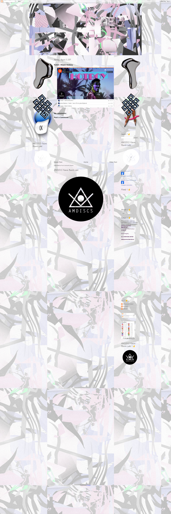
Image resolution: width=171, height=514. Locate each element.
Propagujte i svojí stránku (126, 176)
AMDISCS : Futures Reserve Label (128, 180)
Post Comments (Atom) (67, 165)
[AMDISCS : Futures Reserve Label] (122, 183)
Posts (124, 314)
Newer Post (58, 162)
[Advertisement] (41, 178)
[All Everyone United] (122, 174)
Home (86, 162)
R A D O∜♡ (126, 306)
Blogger (89, 485)
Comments (126, 317)
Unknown (125, 309)
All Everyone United (125, 171)
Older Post (113, 162)
